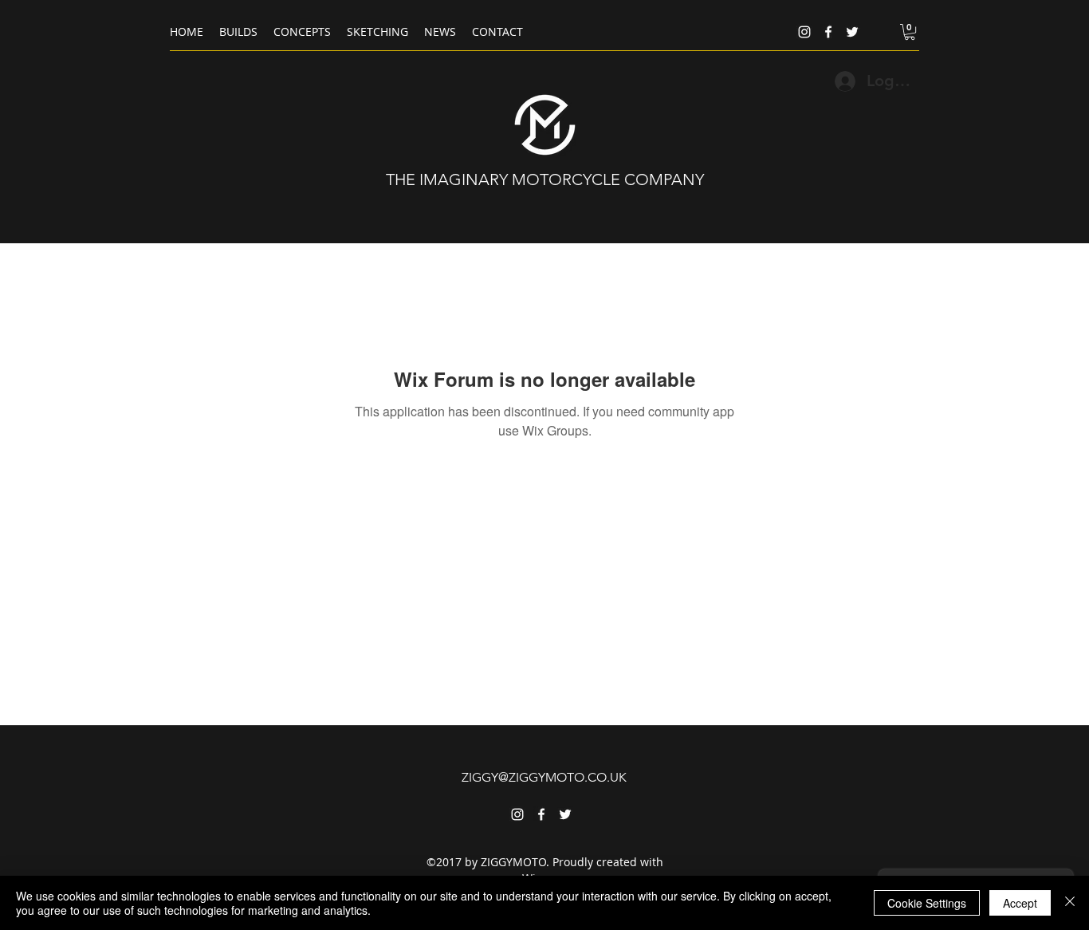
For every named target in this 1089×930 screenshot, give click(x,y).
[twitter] (852, 32)
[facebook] (828, 32)
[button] (909, 32)
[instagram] (804, 32)
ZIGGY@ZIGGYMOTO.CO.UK (544, 777)
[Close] (1069, 903)
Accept (1020, 903)
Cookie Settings (926, 903)
